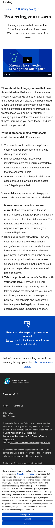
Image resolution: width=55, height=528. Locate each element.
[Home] (7, 9)
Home (5, 405)
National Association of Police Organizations (30, 442)
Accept (28, 519)
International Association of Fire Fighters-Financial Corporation (25, 438)
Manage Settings (27, 514)
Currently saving (27, 9)
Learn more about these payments (26, 456)
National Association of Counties (17, 432)
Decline (27, 523)
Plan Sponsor (9, 416)
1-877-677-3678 (10, 393)
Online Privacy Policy (25, 474)
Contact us (18, 405)
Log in (9, 340)
